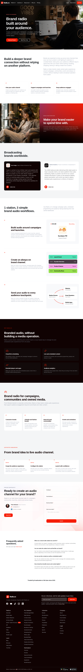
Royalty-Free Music (28, 622)
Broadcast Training (28, 627)
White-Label (27, 634)
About (61, 612)
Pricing (38, 2)
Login (67, 2)
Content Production (28, 644)
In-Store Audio (27, 617)
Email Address (49, 496)
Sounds (26, 652)
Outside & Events (28, 629)
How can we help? (50, 509)
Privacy (61, 633)
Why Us (33, 2)
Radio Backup (27, 615)
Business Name (49, 502)
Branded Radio (27, 637)
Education (44, 617)
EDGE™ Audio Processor (11, 622)
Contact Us (62, 620)
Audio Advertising (28, 639)
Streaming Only (27, 632)
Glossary (8, 643)
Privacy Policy (61, 604)
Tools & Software (28, 657)
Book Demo (73, 2)
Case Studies (63, 617)
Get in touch (19, 546)
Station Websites (10, 617)
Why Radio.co (63, 615)
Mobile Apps (9, 615)
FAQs (7, 629)
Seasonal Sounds (28, 655)
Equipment (26, 660)
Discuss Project (12, 40)
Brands (43, 612)
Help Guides (9, 645)
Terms (61, 628)
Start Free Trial (24, 40)
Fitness (43, 620)
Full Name (48, 489)
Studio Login (9, 634)
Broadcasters (45, 615)
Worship (44, 632)
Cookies (62, 630)
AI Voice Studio (9, 620)
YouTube (8, 647)
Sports (43, 629)
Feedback (8, 627)
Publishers (44, 625)
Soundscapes (27, 625)
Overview (8, 612)
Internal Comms (27, 620)
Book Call (8, 515)
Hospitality (44, 622)
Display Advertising (28, 642)
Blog (7, 640)
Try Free (79, 2)
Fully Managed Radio (29, 612)
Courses (26, 650)
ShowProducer (27, 662)
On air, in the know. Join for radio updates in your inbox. (58, 596)
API (7, 625)
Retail (43, 627)
